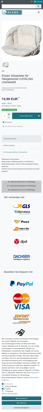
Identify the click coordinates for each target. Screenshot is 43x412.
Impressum (35, 373)
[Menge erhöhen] (8, 114)
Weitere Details (8, 145)
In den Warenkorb (25, 116)
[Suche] (38, 6)
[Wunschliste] (31, 2)
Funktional (9, 391)
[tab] (21, 138)
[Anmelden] (2, 2)
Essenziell (9, 384)
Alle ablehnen (21, 403)
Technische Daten (9, 139)
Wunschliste (8, 122)
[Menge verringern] (8, 117)
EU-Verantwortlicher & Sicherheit (15, 152)
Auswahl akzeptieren (21, 408)
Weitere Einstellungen (10, 393)
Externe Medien (11, 386)
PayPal (7, 389)
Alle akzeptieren (21, 398)
